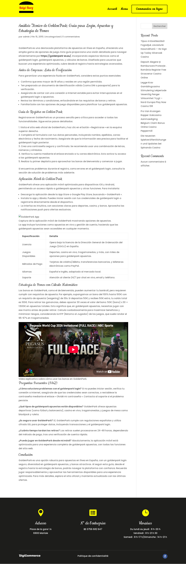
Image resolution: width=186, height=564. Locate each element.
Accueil (112, 9)
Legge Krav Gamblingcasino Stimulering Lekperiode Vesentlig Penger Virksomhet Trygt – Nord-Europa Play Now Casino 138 (153, 94)
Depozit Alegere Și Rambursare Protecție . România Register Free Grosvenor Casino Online (153, 69)
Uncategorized (53, 36)
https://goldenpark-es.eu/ (56, 55)
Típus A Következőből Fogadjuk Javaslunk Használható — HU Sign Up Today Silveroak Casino (154, 49)
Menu (124, 9)
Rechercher (160, 26)
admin (26, 36)
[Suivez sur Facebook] (165, 556)
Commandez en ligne (149, 9)
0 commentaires (71, 36)
